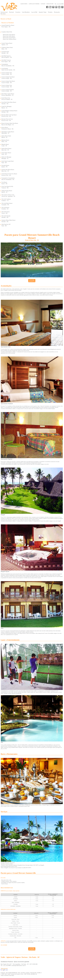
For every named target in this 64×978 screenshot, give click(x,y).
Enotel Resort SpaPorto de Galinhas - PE (7, 98)
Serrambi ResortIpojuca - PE (5, 166)
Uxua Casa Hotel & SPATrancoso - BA (7, 187)
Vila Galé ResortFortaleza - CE (5, 208)
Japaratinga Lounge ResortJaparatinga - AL (8, 132)
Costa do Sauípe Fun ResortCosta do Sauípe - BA (8, 77)
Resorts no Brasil (6, 19)
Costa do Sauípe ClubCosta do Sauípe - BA (7, 73)
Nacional (11, 12)
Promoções (57, 12)
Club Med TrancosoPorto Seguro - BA (6, 61)
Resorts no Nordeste (8, 22)
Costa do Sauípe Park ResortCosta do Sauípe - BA (8, 82)
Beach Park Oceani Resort (9, 37)
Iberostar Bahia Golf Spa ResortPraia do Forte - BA (9, 115)
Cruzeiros (17, 12)
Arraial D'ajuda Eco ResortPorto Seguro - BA (8, 26)
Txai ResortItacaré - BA (4, 183)
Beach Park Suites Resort (9, 36)
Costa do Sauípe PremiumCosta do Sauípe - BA (8, 90)
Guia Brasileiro (26, 12)
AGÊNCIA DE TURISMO (34, 3)
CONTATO (43, 3)
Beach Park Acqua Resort (9, 34)
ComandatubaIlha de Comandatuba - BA (8, 65)
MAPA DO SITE (49, 3)
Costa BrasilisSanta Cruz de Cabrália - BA (8, 69)
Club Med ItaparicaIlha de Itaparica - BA (7, 56)
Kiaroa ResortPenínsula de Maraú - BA (7, 128)
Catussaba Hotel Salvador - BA (5, 52)
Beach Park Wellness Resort (9, 39)
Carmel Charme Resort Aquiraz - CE (7, 44)
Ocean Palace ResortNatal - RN (6, 153)
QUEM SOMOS (24, 3)
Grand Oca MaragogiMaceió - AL (6, 107)
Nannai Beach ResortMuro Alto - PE (6, 149)
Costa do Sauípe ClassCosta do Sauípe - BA (7, 86)
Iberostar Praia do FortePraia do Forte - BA (7, 119)
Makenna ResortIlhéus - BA (5, 140)
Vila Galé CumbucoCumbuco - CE (6, 200)
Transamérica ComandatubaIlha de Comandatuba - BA (8, 178)
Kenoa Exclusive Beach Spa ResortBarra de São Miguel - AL (10, 124)
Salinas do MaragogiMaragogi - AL (6, 157)
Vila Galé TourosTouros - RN (6, 212)
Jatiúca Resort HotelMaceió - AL (6, 136)
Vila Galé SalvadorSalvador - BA (6, 216)
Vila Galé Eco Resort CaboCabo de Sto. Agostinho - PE (8, 195)
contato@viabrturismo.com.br (19, 965)
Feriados (50, 12)
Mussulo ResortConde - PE (5, 145)
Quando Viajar (42, 12)
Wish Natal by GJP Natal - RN (6, 225)
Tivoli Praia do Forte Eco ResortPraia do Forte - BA (9, 174)
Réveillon (3, 13)
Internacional (4, 12)
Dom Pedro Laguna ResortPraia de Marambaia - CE (8, 94)
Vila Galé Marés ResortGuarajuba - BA (7, 204)
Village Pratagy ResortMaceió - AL (7, 191)
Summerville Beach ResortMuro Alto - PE (8, 170)
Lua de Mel (34, 12)
